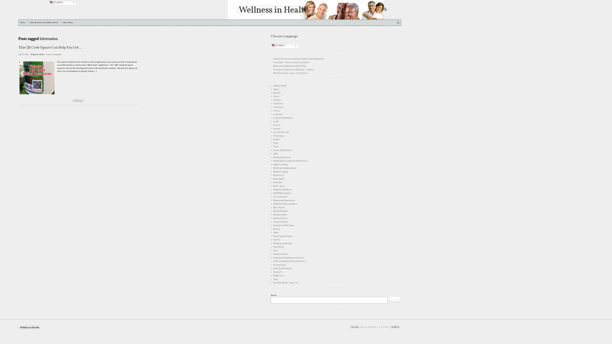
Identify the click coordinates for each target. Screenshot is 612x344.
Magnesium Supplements (284, 200)
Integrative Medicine (282, 189)
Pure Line (355, 327)
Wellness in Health (274, 10)
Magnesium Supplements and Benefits (289, 66)
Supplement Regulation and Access (288, 257)
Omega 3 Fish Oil (280, 222)
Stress (275, 250)
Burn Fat (277, 93)
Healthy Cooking (280, 171)
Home (23, 22)
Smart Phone (278, 247)
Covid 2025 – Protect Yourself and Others (291, 62)
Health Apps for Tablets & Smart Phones (290, 161)
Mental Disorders (280, 211)
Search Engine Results (282, 236)
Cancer (276, 96)
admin (41, 54)
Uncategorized (279, 265)
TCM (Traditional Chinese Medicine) (289, 261)
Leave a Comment (53, 54)
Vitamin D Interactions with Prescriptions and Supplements (298, 58)
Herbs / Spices (279, 186)
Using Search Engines (282, 268)
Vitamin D (277, 272)
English (280, 45)
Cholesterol (278, 103)
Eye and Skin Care (281, 132)
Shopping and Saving (282, 243)
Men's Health (278, 207)
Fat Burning (278, 136)
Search (274, 295)
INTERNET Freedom (282, 193)
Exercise (276, 125)
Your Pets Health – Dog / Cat (285, 282)
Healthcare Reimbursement (284, 168)
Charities (277, 100)
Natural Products (280, 218)
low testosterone (280, 196)
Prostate (276, 229)
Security (276, 239)
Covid (276, 121)
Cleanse (276, 110)
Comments (277, 114)
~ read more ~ (78, 100)
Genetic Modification (282, 150)
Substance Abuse (280, 254)
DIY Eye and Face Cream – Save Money (290, 73)
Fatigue (276, 139)
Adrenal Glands (280, 85)
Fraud (275, 143)
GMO (275, 153)
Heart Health (278, 179)
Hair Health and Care (282, 157)
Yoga (275, 279)
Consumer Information (283, 118)
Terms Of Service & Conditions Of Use (44, 22)
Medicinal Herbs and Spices (285, 204)
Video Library (68, 22)
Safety (276, 232)
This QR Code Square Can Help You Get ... (50, 47)
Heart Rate (277, 182)
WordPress (395, 327)
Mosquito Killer (280, 214)
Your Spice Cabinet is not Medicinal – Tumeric (293, 69)
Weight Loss (278, 275)
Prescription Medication (283, 225)
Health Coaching (280, 164)
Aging (276, 89)
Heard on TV (278, 175)
